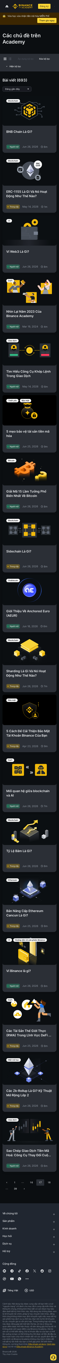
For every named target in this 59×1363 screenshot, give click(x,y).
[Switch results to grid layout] (5, 58)
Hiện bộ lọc (15, 66)
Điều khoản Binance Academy (30, 1346)
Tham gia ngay (47, 20)
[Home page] (23, 6)
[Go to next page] (24, 1189)
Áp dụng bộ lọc (26, 58)
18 (49, 1182)
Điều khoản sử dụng (37, 1344)
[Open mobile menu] (54, 6)
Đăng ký (44, 6)
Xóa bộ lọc (44, 58)
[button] (54, 6)
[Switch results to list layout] (10, 58)
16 (31, 1182)
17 (40, 1182)
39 (15, 1188)
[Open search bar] (35, 6)
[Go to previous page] (7, 1182)
